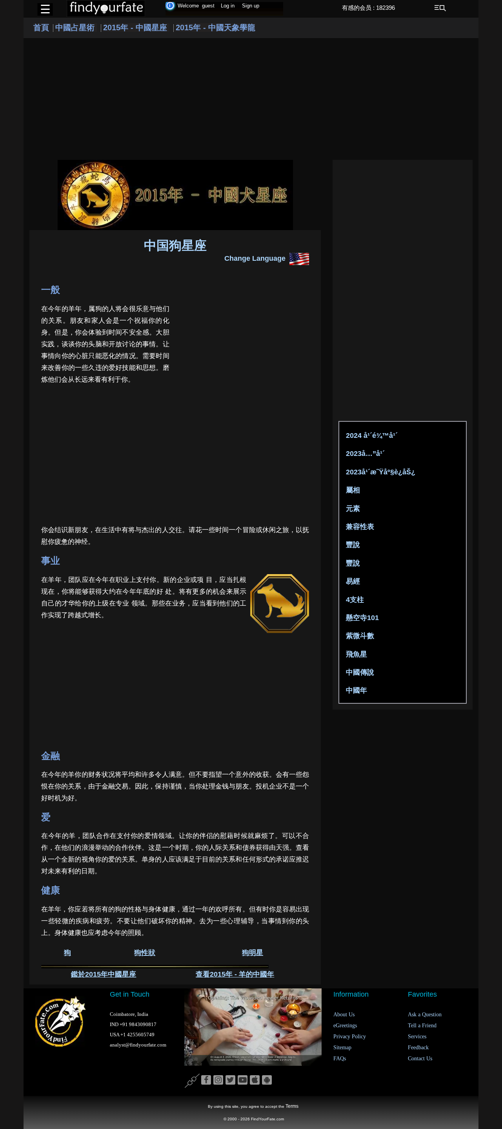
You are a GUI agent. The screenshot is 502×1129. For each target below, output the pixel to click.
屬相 (353, 490)
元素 (353, 508)
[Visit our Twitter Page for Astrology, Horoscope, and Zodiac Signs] (230, 1080)
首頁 (41, 27)
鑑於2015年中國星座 (103, 974)
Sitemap (342, 1047)
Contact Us (420, 1058)
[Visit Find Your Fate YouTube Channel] (242, 1080)
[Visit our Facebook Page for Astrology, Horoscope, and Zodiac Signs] (206, 1080)
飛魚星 (356, 654)
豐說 (353, 545)
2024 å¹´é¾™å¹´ (372, 435)
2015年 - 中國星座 (136, 27)
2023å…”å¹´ (365, 453)
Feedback (418, 1047)
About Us (344, 1014)
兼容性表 (360, 527)
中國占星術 (76, 27)
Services (417, 1036)
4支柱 (355, 600)
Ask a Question (425, 1014)
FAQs (339, 1058)
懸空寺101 (362, 618)
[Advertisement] (251, 99)
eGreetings (345, 1025)
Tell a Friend (422, 1025)
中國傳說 (360, 672)
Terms (292, 1106)
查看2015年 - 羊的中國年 (235, 974)
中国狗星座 (175, 245)
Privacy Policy (349, 1036)
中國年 (356, 690)
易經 (353, 581)
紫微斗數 (360, 636)
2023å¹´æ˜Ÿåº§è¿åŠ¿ (380, 472)
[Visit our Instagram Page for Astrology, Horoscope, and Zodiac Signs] (218, 1080)
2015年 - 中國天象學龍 (215, 27)
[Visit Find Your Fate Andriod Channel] (267, 1080)
